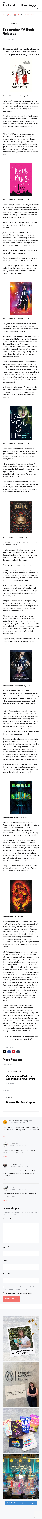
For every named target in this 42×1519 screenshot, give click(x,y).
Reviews (10, 1097)
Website (6, 1274)
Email (5, 1260)
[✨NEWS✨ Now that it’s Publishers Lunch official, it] (21, 1384)
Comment (7, 1219)
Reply (4, 1136)
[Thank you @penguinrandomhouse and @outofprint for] (21, 1430)
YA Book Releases (10, 23)
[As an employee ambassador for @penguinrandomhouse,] (21, 1338)
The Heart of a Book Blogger (20, 5)
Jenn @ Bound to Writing (18, 1121)
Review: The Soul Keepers (20, 1102)
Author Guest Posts (14, 1071)
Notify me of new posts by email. (19, 1293)
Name (6, 1247)
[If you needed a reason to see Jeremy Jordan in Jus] (21, 1476)
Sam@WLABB (14, 1164)
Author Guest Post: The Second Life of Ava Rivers (20, 1077)
